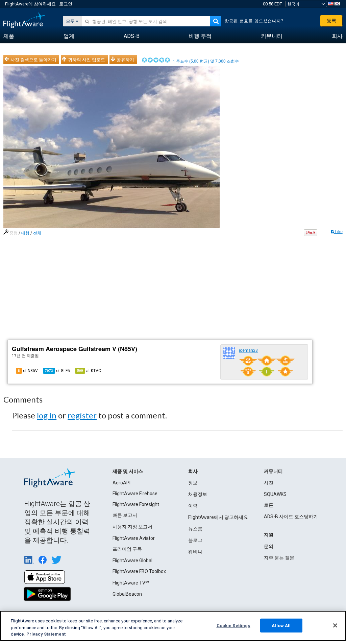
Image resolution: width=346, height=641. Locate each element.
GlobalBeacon (127, 594)
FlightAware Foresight (136, 504)
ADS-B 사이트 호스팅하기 (291, 516)
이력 (193, 505)
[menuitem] (9, 36)
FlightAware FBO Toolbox (139, 571)
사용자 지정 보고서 (132, 526)
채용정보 (197, 494)
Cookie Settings (233, 625)
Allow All (281, 625)
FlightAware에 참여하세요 (30, 3)
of (57, 370)
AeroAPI (121, 482)
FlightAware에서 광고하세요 (218, 517)
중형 (13, 233)
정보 (193, 482)
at (89, 370)
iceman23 (248, 350)
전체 (37, 233)
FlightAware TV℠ (131, 583)
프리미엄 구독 (127, 549)
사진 (268, 482)
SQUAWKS (275, 494)
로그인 (65, 3)
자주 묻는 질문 (279, 557)
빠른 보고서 (125, 515)
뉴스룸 (195, 528)
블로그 (195, 540)
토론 (268, 505)
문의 (268, 546)
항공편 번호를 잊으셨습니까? (254, 21)
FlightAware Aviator (134, 538)
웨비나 (195, 551)
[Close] (335, 625)
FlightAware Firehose (135, 493)
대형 (25, 233)
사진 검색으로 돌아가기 (33, 59)
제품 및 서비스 (128, 471)
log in (46, 415)
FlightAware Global (132, 560)
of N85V (28, 370)
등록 (331, 20)
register (82, 415)
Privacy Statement (46, 634)
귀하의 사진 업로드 (86, 59)
